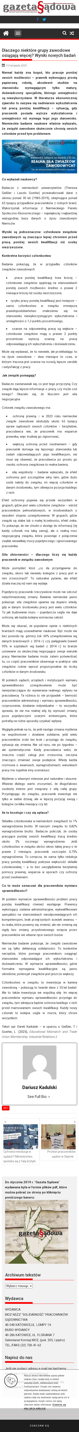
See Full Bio (37, 1096)
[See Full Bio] (49, 1097)
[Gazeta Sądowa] (39, 13)
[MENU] (18, 33)
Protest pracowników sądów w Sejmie (61, 1154)
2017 (5, 1108)
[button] (39, 1426)
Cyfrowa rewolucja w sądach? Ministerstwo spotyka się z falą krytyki (19, 1156)
